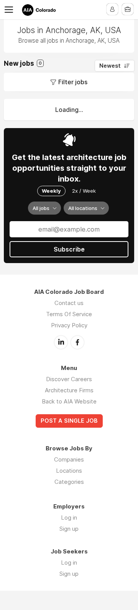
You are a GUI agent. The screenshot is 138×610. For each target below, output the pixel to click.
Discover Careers (69, 379)
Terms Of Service (69, 314)
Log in (69, 517)
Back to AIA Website (69, 401)
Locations (69, 470)
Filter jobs (72, 82)
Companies (69, 459)
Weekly (51, 191)
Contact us (69, 303)
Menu (10, 9)
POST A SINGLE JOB (69, 420)
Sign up (69, 528)
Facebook (77, 342)
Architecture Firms (69, 390)
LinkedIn (60, 342)
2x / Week (84, 191)
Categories (69, 481)
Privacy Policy (69, 325)
